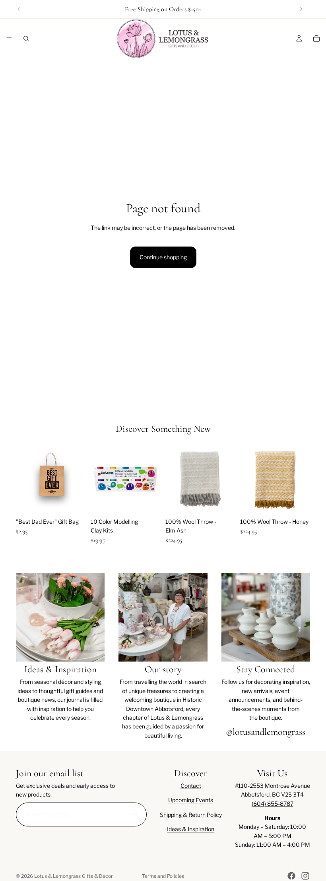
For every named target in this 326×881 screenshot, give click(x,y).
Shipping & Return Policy (191, 814)
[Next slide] (301, 9)
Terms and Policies (163, 876)
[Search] (26, 38)
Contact (190, 785)
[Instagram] (305, 876)
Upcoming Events (190, 800)
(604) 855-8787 (272, 803)
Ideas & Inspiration (190, 829)
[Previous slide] (18, 9)
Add (80, 501)
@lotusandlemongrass (265, 732)
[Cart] (316, 38)
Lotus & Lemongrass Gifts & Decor (73, 876)
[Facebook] (291, 876)
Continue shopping (163, 257)
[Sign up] (134, 814)
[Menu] (9, 38)
